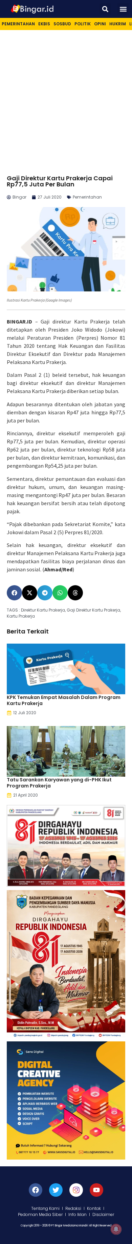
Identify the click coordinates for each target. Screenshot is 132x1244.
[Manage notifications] (116, 1229)
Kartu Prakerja (21, 616)
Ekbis (44, 24)
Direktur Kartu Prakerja (43, 610)
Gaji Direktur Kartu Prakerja (93, 610)
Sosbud (62, 24)
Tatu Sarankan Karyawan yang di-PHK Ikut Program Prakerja (59, 782)
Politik (82, 24)
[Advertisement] (66, 99)
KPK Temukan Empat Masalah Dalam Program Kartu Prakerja (63, 700)
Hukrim (117, 24)
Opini (100, 24)
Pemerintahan (18, 24)
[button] (105, 9)
